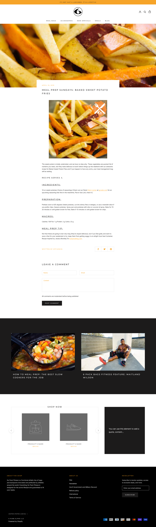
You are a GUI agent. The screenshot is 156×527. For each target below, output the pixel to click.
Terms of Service (75, 497)
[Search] (145, 12)
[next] (98, 430)
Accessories (67, 21)
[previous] (11, 430)
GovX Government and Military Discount (83, 487)
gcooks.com (103, 190)
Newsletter (73, 483)
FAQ (70, 480)
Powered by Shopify (15, 521)
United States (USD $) (17, 514)
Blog (107, 21)
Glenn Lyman (92, 190)
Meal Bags (51, 21)
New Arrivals (84, 21)
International (73, 494)
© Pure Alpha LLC (16, 518)
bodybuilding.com (75, 238)
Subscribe (130, 495)
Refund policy (74, 490)
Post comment (52, 303)
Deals (98, 21)
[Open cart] (150, 12)
